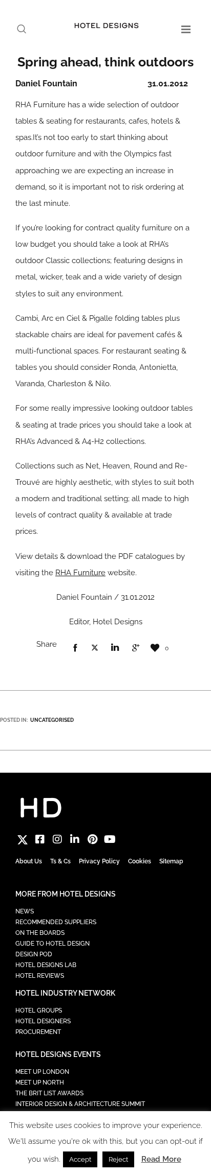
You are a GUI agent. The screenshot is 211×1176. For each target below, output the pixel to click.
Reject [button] (118, 1159)
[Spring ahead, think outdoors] (74, 648)
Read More (161, 1159)
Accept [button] (80, 1159)
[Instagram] (57, 839)
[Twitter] (22, 839)
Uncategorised (52, 720)
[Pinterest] (92, 839)
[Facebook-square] (40, 839)
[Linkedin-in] (75, 839)
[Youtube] (109, 839)
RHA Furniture (80, 572)
